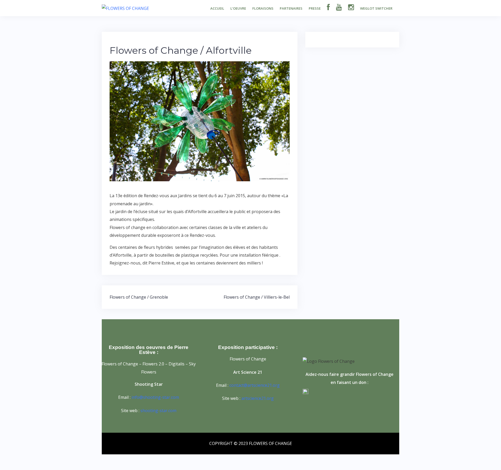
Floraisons (262, 8)
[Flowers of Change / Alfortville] (200, 121)
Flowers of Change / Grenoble (139, 297)
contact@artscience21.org (254, 385)
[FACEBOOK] (328, 8)
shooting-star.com (158, 410)
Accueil (217, 8)
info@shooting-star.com (155, 397)
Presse (315, 8)
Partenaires (291, 8)
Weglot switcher (376, 8)
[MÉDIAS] (339, 8)
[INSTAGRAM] (351, 8)
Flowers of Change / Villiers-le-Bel (257, 297)
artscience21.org (257, 398)
